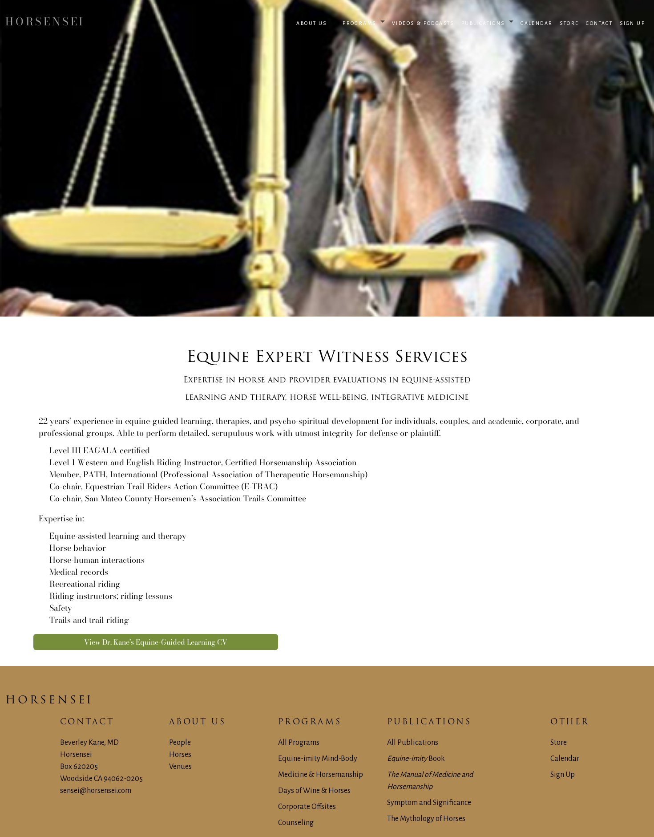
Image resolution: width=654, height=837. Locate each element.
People (180, 743)
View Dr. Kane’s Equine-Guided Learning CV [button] (155, 642)
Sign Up (562, 775)
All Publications (412, 743)
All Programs (298, 743)
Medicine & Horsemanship (320, 775)
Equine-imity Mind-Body (317, 759)
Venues (180, 767)
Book (416, 759)
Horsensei (49, 700)
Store (558, 743)
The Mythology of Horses (426, 819)
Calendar (564, 759)
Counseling (296, 823)
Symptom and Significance (429, 803)
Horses (180, 755)
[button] (316, 22)
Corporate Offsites (307, 807)
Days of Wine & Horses (314, 791)
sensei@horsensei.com (95, 791)
